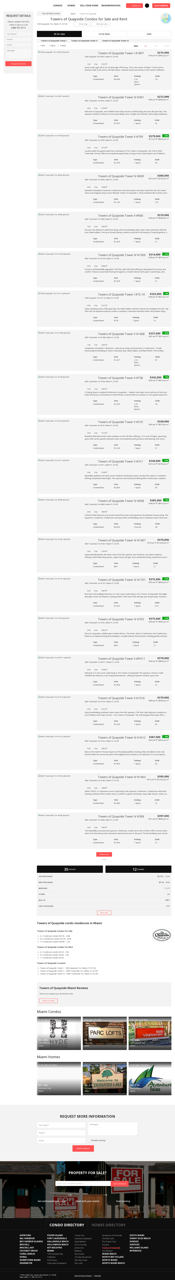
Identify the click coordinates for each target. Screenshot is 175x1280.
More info (104, 913)
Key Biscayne (54, 1247)
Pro (156, 46)
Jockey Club (79, 1247)
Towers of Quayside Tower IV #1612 (122, 737)
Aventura (25, 1235)
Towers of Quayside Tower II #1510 (121, 698)
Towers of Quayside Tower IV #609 (121, 176)
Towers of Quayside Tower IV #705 (121, 619)
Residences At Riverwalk (112, 1235)
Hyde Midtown (80, 1241)
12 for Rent (104, 34)
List (145, 46)
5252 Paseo (52, 1260)
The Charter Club (109, 1241)
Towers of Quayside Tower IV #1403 (122, 777)
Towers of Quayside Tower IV (115, 40)
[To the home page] (65, 13)
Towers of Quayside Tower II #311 (120, 461)
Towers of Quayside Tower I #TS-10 (121, 294)
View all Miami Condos (51, 13)
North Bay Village (113, 1257)
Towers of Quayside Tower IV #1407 (122, 540)
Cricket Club (79, 1235)
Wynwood (135, 1250)
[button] (78, 67)
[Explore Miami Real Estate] (21, 5)
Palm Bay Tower (81, 1260)
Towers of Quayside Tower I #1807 (121, 53)
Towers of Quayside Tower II (84, 40)
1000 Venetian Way (55, 1254)
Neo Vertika (79, 1254)
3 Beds (63, 45)
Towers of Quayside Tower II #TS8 (120, 378)
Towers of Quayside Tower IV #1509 (122, 255)
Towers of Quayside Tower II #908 (120, 215)
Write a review (48, 1000)
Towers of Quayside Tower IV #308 (121, 816)
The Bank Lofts (108, 1238)
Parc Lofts (79, 1263)
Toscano (105, 1244)
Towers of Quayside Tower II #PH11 (121, 658)
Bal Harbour (27, 1238)
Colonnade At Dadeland (56, 1263)
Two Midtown (107, 1251)
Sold (149, 34)
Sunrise (134, 1241)
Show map (83, 24)
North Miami (109, 1260)
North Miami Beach (113, 1263)
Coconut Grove (29, 1250)
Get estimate (119, 1183)
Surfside (135, 1244)
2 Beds (52, 45)
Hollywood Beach (57, 1244)
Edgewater (26, 1263)
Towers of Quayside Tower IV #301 (121, 97)
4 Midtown (51, 1257)
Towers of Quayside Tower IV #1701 (122, 580)
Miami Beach (109, 1253)
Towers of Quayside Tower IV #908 (121, 501)
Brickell (25, 1244)
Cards (166, 46)
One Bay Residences (83, 1257)
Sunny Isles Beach (140, 1238)
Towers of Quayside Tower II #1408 (121, 334)
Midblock (78, 1251)
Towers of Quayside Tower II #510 (120, 422)
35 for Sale (59, 34)
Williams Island (139, 1247)
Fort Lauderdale (57, 1238)
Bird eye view (102, 24)
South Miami (137, 1235)
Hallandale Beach (58, 1241)
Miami (73, 13)
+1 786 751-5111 (35, 1277)
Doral (23, 1257)
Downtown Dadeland (83, 1238)
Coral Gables (27, 1253)
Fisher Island (55, 1235)
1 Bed (42, 45)
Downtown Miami (30, 1260)
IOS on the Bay (81, 1244)
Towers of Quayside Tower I (54, 40)
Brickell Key (27, 1247)
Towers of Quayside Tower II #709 (120, 137)
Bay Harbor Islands (31, 1241)
